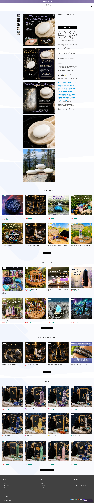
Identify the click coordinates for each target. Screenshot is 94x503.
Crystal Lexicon (6, 483)
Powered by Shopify (8, 500)
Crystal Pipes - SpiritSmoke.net (9, 488)
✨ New (91, 8)
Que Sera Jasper (72, 92)
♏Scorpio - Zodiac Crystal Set (76, 435)
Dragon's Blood (60, 86)
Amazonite (67, 82)
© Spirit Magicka (6, 498)
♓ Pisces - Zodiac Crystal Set (53, 408)
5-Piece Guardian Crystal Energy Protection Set (10, 320)
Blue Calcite (64, 83)
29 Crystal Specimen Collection (7, 245)
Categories (22, 8)
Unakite (59, 98)
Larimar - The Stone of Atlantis (53, 320)
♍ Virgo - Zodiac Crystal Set (30, 463)
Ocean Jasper (74, 89)
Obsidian (69, 89)
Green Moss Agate (64, 88)
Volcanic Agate (64, 98)
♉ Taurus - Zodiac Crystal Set (7, 435)
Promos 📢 (36, 9)
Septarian (74, 95)
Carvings (71, 8)
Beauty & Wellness (49, 8)
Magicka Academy (6, 481)
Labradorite (60, 89)
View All (47, 371)
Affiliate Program (6, 485)
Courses (53, 9)
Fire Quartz (73, 86)
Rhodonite (64, 94)
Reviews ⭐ (3, 8)
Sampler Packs (33, 8)
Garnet (59, 88)
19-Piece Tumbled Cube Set (75, 217)
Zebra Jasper (64, 100)
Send (91, 497)
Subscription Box (41, 8)
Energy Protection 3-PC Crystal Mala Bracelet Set (79, 364)
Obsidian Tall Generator (75, 289)
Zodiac (56, 8)
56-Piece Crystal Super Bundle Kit (31, 320)
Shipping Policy (44, 483)
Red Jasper (60, 94)
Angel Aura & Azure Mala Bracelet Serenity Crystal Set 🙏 (81, 245)
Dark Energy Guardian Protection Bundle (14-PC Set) (34, 217)
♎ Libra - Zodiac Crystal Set (53, 463)
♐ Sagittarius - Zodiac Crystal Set (77, 463)
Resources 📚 (47, 9)
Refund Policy (43, 485)
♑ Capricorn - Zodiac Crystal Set (8, 408)
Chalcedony (74, 83)
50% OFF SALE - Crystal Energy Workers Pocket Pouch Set (58, 245)
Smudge (80, 8)
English (3, 5)
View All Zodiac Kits (47, 470)
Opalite (59, 91)
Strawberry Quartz (65, 97)
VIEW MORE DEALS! (47, 328)
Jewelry (60, 8)
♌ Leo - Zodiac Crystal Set (52, 435)
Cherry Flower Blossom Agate (63, 85)
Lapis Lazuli (65, 89)
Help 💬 (41, 9)
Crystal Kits (16, 8)
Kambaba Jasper (72, 88)
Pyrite (68, 92)
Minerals (27, 8)
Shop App (58, 9)
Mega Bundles (9, 8)
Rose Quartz (69, 94)
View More (47, 252)
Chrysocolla (72, 85)
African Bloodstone (61, 82)
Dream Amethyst (67, 86)
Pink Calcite (69, 91)
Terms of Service (44, 488)
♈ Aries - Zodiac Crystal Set (76, 408)
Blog (4, 487)
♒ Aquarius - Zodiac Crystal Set (30, 408)
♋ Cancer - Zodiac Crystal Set (7, 463)
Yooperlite (59, 100)
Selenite (69, 95)
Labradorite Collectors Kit (75, 320)
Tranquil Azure (72, 97)
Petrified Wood (64, 91)
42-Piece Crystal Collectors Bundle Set (32, 289)
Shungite (59, 97)
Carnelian (69, 83)
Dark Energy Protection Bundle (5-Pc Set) (9, 364)
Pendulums (66, 8)
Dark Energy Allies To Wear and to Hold (32, 245)
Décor (76, 8)
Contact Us (43, 481)
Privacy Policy (43, 487)
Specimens (86, 8)
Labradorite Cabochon (52, 217)
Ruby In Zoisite (65, 95)
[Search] (88, 5)
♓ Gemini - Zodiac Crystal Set (30, 435)
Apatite (71, 82)
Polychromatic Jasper (62, 92)
